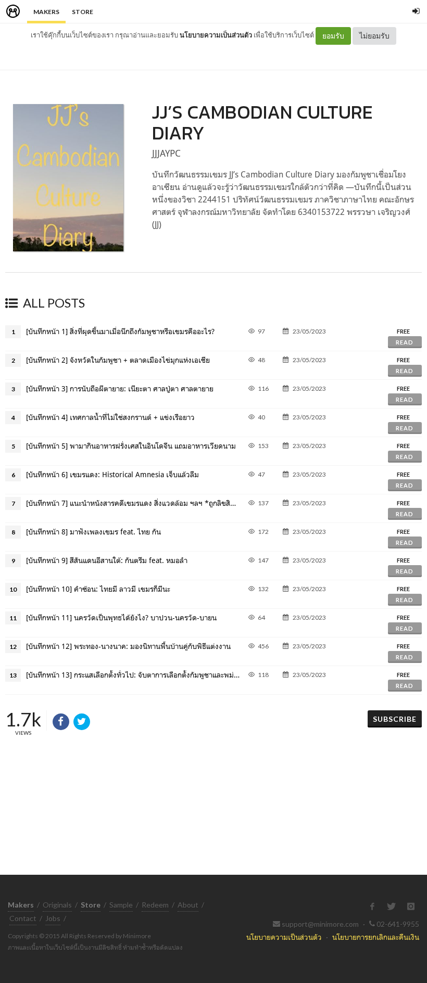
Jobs (52, 918)
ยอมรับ (333, 35)
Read (404, 342)
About (188, 904)
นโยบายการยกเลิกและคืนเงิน (375, 937)
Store (82, 12)
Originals (57, 904)
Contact (22, 918)
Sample (121, 904)
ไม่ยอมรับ (374, 35)
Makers (46, 12)
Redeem (155, 904)
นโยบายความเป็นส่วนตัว (216, 35)
